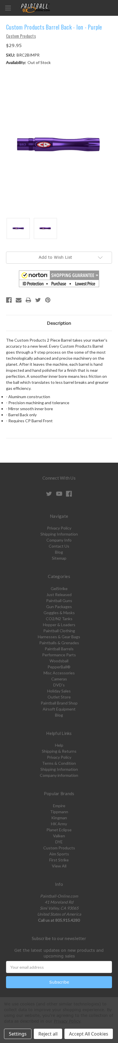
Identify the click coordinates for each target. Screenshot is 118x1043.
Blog (59, 552)
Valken (59, 835)
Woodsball (59, 660)
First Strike (59, 859)
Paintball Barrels (59, 648)
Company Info (59, 540)
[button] (59, 279)
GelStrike (59, 588)
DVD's (59, 684)
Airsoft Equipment (59, 709)
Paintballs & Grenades (59, 642)
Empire (59, 805)
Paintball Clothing (59, 630)
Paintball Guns (59, 600)
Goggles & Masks (59, 612)
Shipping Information (59, 534)
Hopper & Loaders (59, 624)
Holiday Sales (59, 690)
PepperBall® (59, 666)
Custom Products (59, 847)
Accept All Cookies (88, 1034)
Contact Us (59, 546)
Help (59, 745)
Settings (18, 1034)
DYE (59, 841)
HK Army (59, 823)
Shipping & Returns (59, 751)
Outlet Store (59, 696)
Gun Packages (59, 606)
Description (59, 323)
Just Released (59, 594)
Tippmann (59, 811)
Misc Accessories (59, 672)
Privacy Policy (59, 528)
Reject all (48, 1034)
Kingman (59, 817)
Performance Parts (59, 654)
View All (59, 865)
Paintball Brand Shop (59, 702)
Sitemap (59, 558)
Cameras (59, 678)
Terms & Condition (59, 763)
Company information (59, 775)
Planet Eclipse (59, 829)
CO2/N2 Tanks (59, 618)
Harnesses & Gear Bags (59, 636)
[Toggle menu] (8, 8)
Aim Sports (59, 853)
